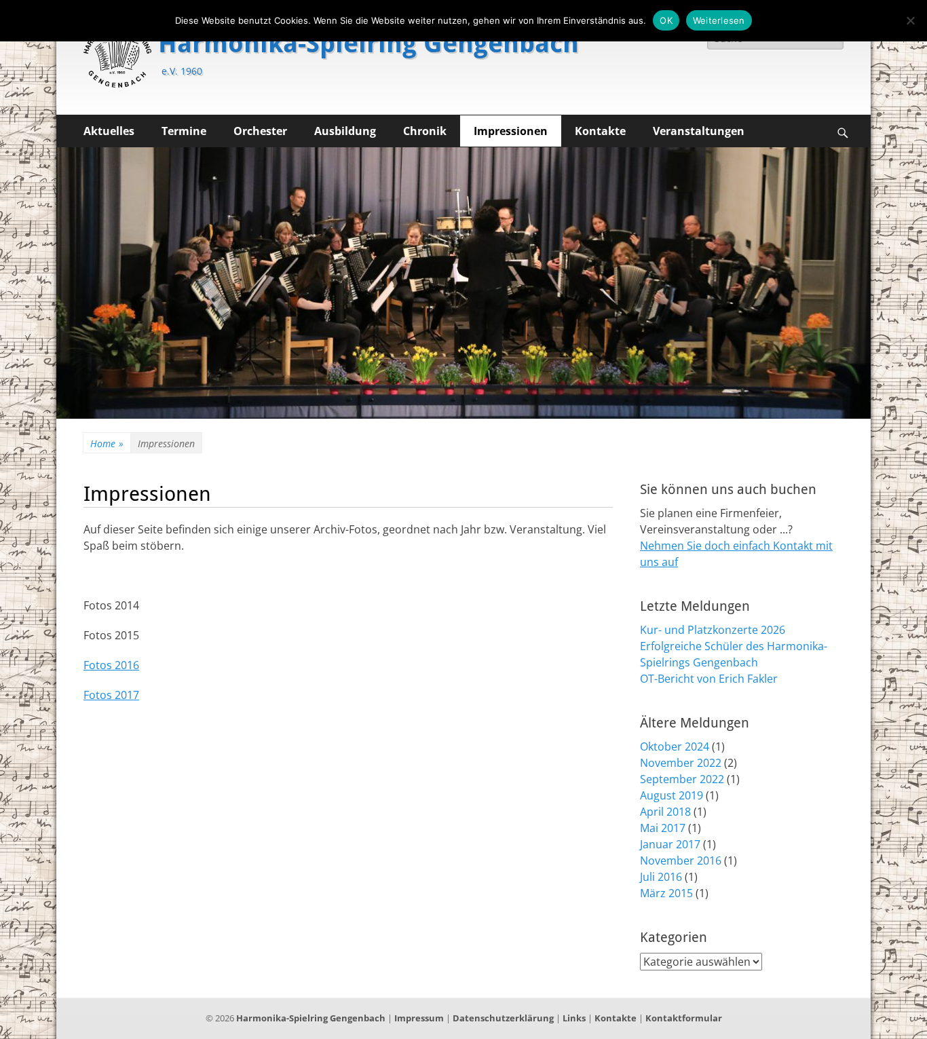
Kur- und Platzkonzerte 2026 (712, 629)
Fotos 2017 (111, 694)
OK (666, 20)
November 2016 (680, 860)
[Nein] (910, 20)
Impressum (419, 1018)
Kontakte (600, 131)
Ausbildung (345, 131)
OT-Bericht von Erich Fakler (709, 678)
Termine (184, 131)
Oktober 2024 (674, 746)
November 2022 (680, 762)
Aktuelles (108, 131)
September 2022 (682, 779)
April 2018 (665, 811)
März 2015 (666, 893)
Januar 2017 (670, 844)
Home (107, 443)
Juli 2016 (661, 876)
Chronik (425, 131)
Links (574, 1018)
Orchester (260, 131)
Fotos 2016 (111, 665)
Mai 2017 (662, 827)
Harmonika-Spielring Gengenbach (368, 43)
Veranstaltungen (698, 131)
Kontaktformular (683, 1018)
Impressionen (511, 131)
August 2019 (671, 795)
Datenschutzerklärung (503, 1018)
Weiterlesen (719, 20)
